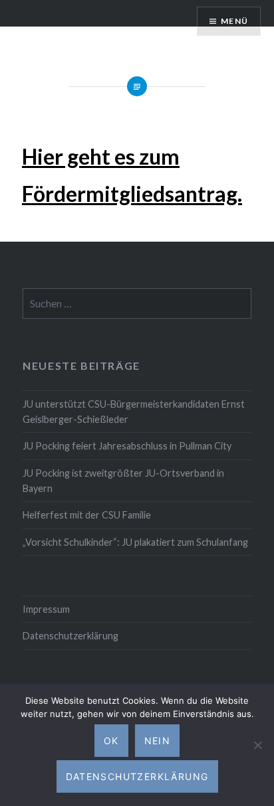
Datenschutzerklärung (70, 635)
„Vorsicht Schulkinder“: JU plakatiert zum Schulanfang (135, 542)
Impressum (46, 609)
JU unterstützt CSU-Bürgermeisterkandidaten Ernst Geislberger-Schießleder (134, 411)
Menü (234, 21)
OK (111, 740)
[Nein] (257, 745)
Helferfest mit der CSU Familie (87, 515)
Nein (157, 740)
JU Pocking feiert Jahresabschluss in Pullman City (127, 445)
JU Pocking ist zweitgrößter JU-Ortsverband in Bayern (123, 480)
